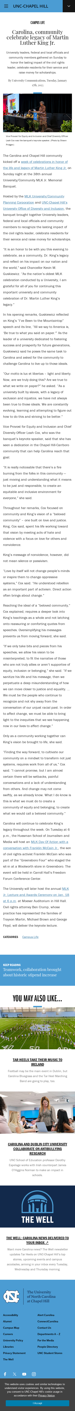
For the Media (46, 1340)
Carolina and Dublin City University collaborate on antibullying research (37, 1149)
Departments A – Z (49, 1334)
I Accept (37, 1403)
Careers (8, 1334)
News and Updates (69, 6)
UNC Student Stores (50, 1353)
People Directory (48, 1347)
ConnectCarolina (48, 1321)
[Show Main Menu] (6, 6)
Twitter (15, 1374)
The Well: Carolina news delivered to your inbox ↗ (37, 1240)
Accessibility (10, 1315)
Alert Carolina (46, 1315)
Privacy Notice (46, 1395)
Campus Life (30, 937)
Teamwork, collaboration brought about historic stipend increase (32, 972)
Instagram (34, 1374)
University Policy (13, 1340)
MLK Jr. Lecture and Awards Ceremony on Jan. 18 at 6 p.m (36, 894)
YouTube (24, 1374)
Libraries (8, 1347)
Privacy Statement (14, 1353)
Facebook (5, 1374)
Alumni (7, 1321)
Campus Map (11, 1328)
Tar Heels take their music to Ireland (37, 1062)
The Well (8, 1359)
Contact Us (44, 1328)
